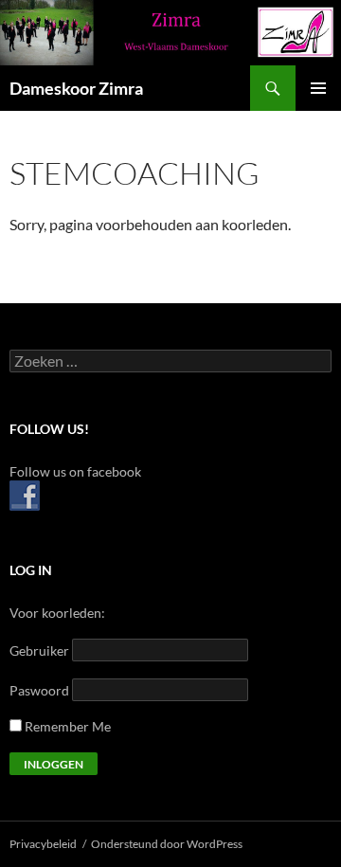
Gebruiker (39, 650)
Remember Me (66, 726)
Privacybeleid (43, 844)
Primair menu (318, 88)
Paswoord (39, 690)
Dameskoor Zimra (76, 88)
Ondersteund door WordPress (166, 844)
